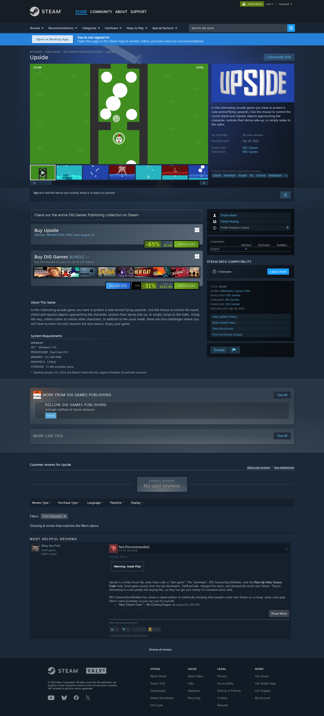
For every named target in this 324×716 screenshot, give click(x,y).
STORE (81, 11)
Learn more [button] (278, 271)
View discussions (222, 328)
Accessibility (225, 683)
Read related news (223, 322)
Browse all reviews (160, 649)
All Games (36, 51)
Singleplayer (275, 175)
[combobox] (238, 28)
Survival (261, 175)
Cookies (222, 698)
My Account (262, 698)
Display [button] (136, 502)
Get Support (262, 690)
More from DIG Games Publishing (77, 395)
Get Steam (262, 676)
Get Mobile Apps (265, 683)
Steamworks (158, 690)
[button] (37, 28)
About (121, 11)
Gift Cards (156, 705)
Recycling (194, 698)
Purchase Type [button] (68, 502)
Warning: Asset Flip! (127, 566)
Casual (217, 175)
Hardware (194, 690)
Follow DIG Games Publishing (75, 405)
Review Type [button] (40, 502)
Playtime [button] (115, 502)
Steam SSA (157, 683)
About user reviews (258, 467)
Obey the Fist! (50, 545)
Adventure (229, 175)
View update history (224, 316)
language (284, 4)
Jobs (191, 683)
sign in (270, 4)
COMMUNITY (101, 11)
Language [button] (94, 502)
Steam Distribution (162, 698)
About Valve (195, 676)
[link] (158, 244)
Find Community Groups (227, 334)
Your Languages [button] (52, 516)
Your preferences (284, 467)
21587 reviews (49, 554)
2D (251, 175)
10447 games (48, 550)
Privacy (222, 676)
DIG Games (250, 147)
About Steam (158, 676)
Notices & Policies (229, 690)
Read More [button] (279, 613)
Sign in (37, 192)
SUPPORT (138, 11)
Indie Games (53, 51)
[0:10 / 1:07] (119, 114)
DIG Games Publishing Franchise (83, 51)
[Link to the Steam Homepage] (46, 15)
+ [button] (286, 175)
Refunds (222, 705)
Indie (247, 291)
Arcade (242, 175)
